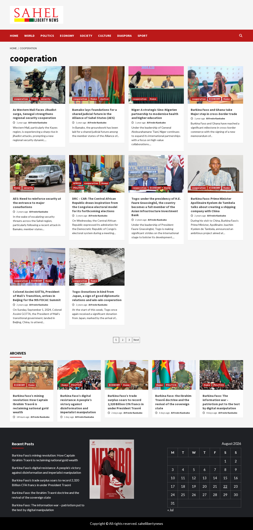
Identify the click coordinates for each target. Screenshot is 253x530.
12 (194, 478)
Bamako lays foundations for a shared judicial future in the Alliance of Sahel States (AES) (94, 114)
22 (225, 486)
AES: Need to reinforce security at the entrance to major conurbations (37, 203)
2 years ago (22, 211)
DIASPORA (124, 36)
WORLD (29, 36)
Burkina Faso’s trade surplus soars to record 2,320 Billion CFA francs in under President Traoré (126, 402)
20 (205, 486)
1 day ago (69, 416)
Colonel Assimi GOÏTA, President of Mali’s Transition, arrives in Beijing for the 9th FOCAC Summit (37, 296)
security (45, 98)
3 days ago (164, 412)
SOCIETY (86, 36)
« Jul (170, 510)
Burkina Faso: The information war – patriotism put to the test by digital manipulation (221, 402)
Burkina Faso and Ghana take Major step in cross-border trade (214, 112)
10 (173, 478)
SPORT (142, 36)
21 (215, 486)
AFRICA (77, 183)
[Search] (240, 35)
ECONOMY (67, 36)
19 (194, 486)
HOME (14, 36)
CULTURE (104, 36)
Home (34, 98)
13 (205, 478)
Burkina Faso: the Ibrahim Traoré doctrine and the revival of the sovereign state (173, 402)
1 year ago (22, 122)
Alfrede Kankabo (37, 122)
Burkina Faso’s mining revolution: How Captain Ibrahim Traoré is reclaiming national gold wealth (30, 404)
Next (136, 340)
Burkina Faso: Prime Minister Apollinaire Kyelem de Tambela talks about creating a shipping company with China (213, 205)
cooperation (21, 98)
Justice (104, 98)
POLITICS (47, 36)
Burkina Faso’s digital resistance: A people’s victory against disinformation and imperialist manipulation (78, 404)
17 (173, 486)
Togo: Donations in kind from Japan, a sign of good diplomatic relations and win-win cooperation (97, 296)
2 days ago (117, 412)
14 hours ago (23, 416)
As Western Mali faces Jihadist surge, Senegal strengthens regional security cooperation (34, 114)
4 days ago (211, 412)
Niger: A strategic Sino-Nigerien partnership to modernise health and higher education (154, 114)
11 (183, 478)
